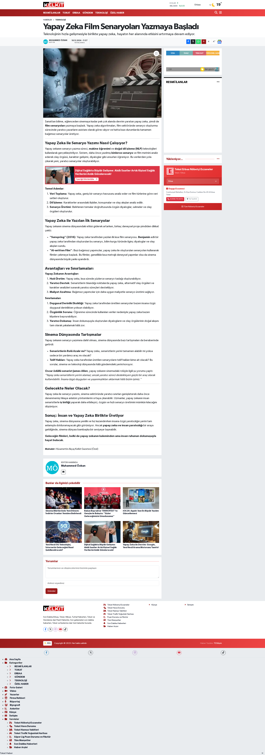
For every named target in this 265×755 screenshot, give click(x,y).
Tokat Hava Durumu (116, 608)
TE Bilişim (218, 643)
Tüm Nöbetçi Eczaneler (194, 207)
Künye (154, 605)
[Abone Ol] (219, 42)
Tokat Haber (6, 753)
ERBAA (76, 13)
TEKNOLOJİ (101, 13)
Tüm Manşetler (114, 620)
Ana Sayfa (15, 659)
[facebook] (46, 652)
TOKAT (66, 13)
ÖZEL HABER (117, 13)
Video (12, 691)
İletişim (190, 605)
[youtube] (179, 652)
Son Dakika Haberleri (116, 623)
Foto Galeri (15, 687)
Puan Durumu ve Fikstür (117, 617)
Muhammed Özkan (73, 465)
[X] (50, 629)
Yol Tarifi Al (193, 199)
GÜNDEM (88, 13)
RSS (49, 643)
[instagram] (134, 652)
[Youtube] (60, 629)
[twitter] (90, 652)
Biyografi (14, 705)
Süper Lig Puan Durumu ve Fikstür (32, 737)
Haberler (47, 20)
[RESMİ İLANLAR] (218, 82)
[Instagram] (55, 629)
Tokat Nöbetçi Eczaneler (118, 605)
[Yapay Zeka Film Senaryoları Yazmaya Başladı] (102, 83)
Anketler (14, 708)
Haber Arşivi (112, 626)
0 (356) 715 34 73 (176, 199)
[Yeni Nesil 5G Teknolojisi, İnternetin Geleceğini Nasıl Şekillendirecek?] (64, 532)
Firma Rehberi (17, 698)
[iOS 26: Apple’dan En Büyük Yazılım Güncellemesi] (141, 498)
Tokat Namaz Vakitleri (117, 611)
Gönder (51, 591)
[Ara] (216, 13)
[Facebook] (45, 629)
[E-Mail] (63, 472)
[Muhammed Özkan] (52, 467)
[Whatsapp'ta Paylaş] (198, 41)
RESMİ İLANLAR (51, 13)
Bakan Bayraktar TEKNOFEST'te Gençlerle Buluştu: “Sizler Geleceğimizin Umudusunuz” (101, 513)
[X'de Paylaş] (193, 41)
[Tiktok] (65, 629)
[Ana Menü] (220, 13)
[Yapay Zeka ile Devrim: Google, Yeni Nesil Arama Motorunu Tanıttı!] (141, 532)
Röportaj (14, 701)
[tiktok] (223, 652)
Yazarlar (14, 694)
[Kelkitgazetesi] (53, 5)
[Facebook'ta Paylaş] (188, 41)
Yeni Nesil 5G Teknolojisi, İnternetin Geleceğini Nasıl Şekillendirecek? (59, 547)
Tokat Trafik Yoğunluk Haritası (120, 614)
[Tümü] (218, 159)
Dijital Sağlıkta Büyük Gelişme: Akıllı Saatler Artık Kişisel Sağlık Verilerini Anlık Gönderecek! (100, 547)
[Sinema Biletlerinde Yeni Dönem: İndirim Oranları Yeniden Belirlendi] (64, 498)
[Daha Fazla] (204, 41)
